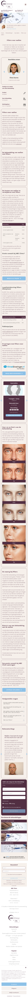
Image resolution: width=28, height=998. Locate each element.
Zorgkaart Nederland (19, 362)
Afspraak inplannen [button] (13, 690)
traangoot (18, 121)
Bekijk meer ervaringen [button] (13, 373)
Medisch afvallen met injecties (14, 946)
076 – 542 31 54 (14, 895)
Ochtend (6, 803)
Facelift (14, 931)
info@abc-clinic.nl (14, 912)
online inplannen (16, 683)
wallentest (18, 144)
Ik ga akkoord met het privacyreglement (12, 807)
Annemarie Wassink (11, 29)
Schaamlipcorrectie (14, 964)
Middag (13, 803)
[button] (26, 967)
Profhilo (14, 944)
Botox (14, 957)
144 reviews (19, 11)
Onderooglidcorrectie (14, 961)
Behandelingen (9, 33)
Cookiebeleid (9, 996)
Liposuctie (14, 929)
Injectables (16, 33)
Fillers (14, 959)
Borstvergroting (14, 938)
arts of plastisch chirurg (16, 262)
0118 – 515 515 (14, 903)
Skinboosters (14, 940)
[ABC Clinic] (6, 4)
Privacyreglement (16, 996)
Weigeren (14, 988)
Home (2, 33)
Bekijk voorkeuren (14, 992)
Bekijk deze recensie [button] (14, 415)
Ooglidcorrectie (14, 955)
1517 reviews (6, 11)
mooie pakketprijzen (7, 331)
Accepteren (14, 984)
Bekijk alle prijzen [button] (13, 278)
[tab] (14, 703)
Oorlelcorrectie (14, 942)
